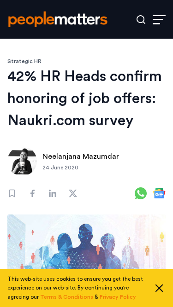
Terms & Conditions (66, 297)
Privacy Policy (118, 297)
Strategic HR (24, 61)
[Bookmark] (12, 193)
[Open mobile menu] (159, 19)
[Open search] (141, 19)
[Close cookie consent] (159, 288)
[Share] (32, 193)
